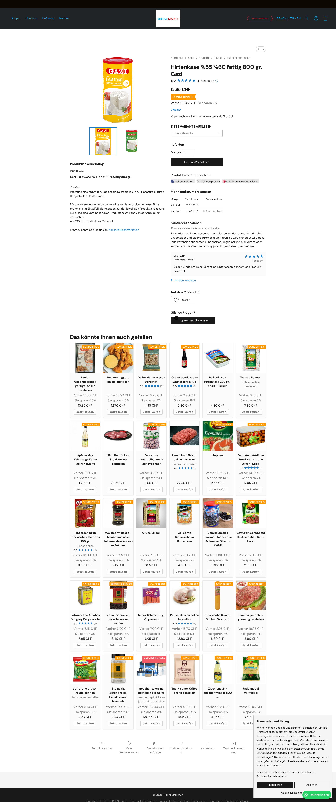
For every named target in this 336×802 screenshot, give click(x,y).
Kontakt (64, 18)
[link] (293, 791)
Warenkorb (207, 748)
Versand (176, 110)
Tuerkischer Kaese (238, 58)
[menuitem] (258, 49)
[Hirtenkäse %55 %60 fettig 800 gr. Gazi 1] (132, 141)
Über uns (31, 18)
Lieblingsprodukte (181, 750)
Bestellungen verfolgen (155, 750)
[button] (168, 18)
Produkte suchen (102, 748)
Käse (219, 58)
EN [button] (299, 18)
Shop (15, 18)
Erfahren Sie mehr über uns (273, 776)
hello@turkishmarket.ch (124, 230)
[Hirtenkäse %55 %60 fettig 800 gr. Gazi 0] (103, 141)
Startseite (177, 58)
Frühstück (205, 58)
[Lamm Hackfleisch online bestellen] (185, 436)
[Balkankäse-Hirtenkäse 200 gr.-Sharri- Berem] (218, 358)
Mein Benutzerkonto (129, 750)
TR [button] (292, 18)
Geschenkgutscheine (233, 750)
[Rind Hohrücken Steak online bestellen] (118, 436)
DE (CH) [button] (282, 18)
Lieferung (48, 18)
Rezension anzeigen (183, 280)
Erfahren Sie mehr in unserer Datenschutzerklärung (286, 771)
